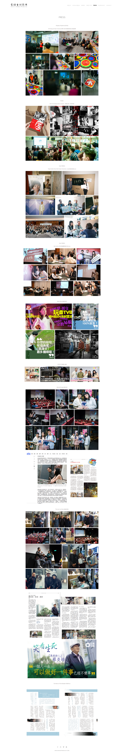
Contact (108, 5)
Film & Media (76, 5)
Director (89, 5)
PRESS (95, 5)
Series (83, 5)
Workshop (101, 5)
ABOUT (69, 5)
